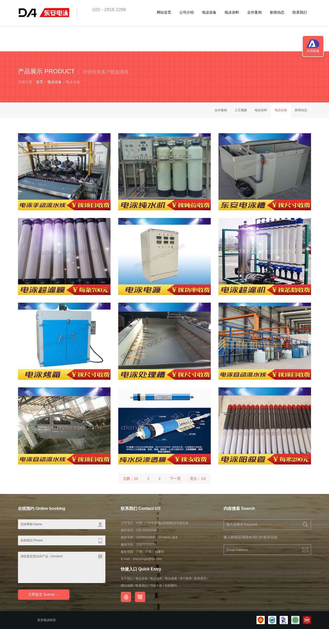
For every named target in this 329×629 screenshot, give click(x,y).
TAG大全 (156, 585)
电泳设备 (209, 12)
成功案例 (185, 578)
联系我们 (300, 12)
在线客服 (313, 51)
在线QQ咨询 (126, 597)
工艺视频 (241, 110)
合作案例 (254, 12)
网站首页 (164, 12)
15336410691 (146, 537)
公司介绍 (186, 12)
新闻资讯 (200, 578)
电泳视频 (171, 578)
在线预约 (170, 585)
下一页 (175, 478)
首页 (39, 82)
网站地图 (127, 585)
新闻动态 (277, 12)
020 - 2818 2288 (109, 9)
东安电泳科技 (46, 620)
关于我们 (127, 578)
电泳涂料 (232, 12)
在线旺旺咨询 (140, 597)
